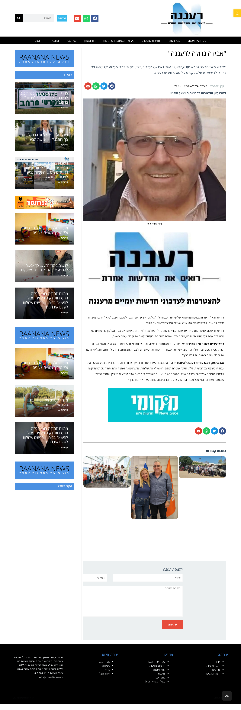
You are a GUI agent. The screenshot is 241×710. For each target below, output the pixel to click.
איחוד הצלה (104, 673)
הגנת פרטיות (213, 665)
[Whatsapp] (86, 18)
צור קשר (215, 669)
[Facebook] (94, 18)
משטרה (106, 665)
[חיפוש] (19, 18)
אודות (217, 661)
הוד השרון (89, 40)
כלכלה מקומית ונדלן (155, 681)
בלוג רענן (160, 677)
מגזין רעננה (174, 40)
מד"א (107, 669)
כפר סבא (71, 40)
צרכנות (161, 673)
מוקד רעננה (104, 661)
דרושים (39, 40)
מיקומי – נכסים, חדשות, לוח (118, 40)
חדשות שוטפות (151, 40)
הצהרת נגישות (212, 673)
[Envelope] (77, 18)
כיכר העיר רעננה (197, 40)
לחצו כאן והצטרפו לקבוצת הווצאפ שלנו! (198, 93)
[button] (237, 13)
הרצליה (55, 40)
